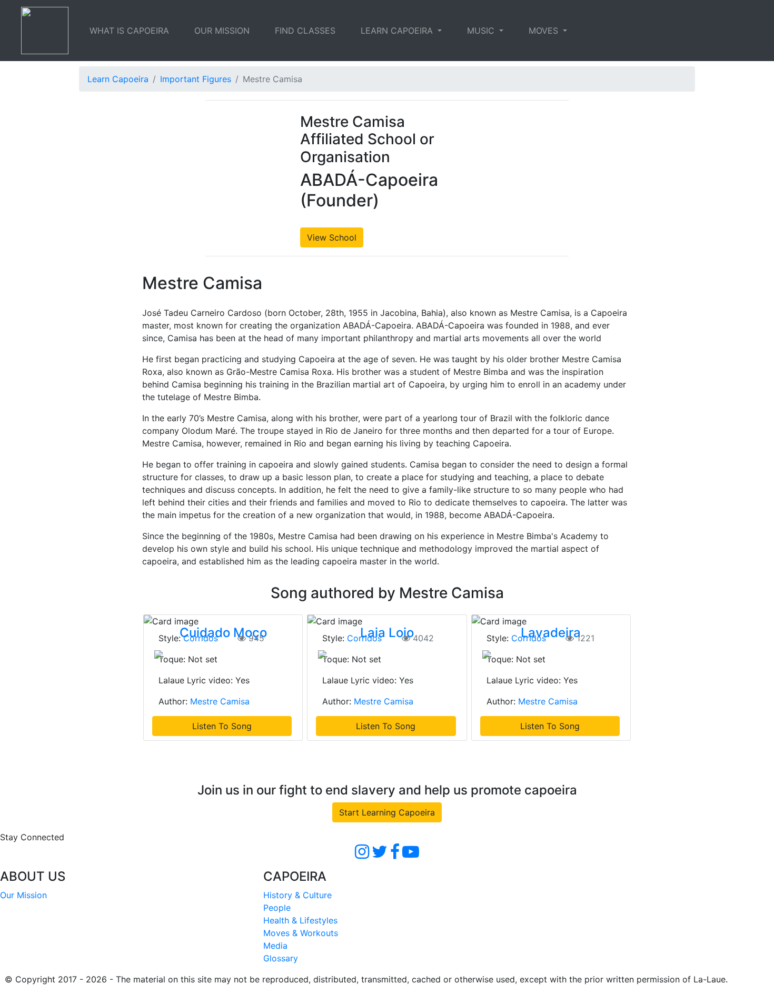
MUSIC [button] (482, 30)
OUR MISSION (222, 30)
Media (275, 945)
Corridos (200, 638)
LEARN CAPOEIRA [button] (398, 30)
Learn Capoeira (117, 79)
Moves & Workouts (300, 933)
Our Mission (23, 895)
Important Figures (195, 79)
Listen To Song (222, 726)
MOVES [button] (545, 30)
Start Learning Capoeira (387, 812)
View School (331, 237)
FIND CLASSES (305, 30)
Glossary (280, 958)
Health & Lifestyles (300, 920)
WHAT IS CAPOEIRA (129, 30)
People (277, 907)
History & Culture (297, 895)
